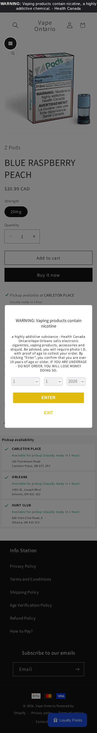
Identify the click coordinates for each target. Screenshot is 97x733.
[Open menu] (10, 43)
